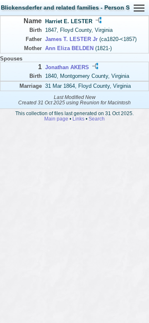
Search (97, 118)
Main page (56, 118)
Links (78, 118)
